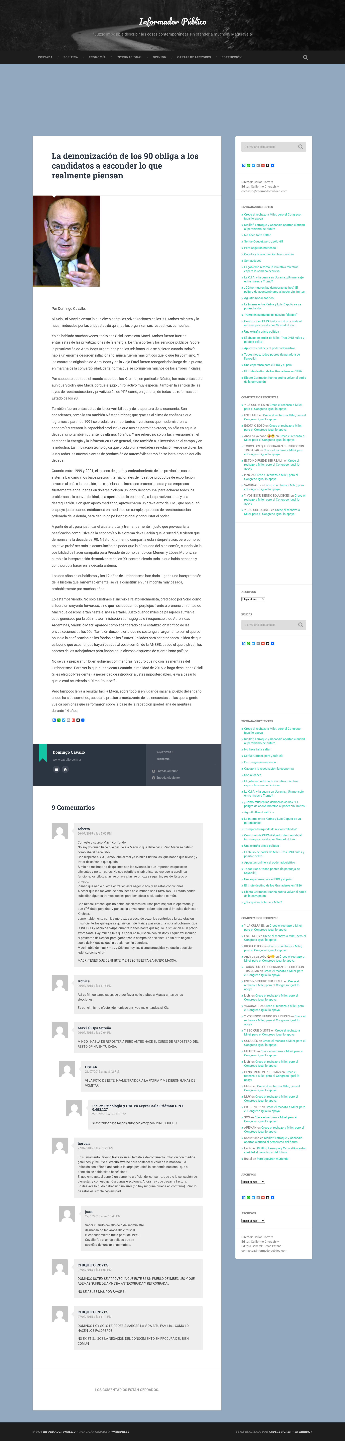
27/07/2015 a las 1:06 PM (109, 1114)
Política (70, 57)
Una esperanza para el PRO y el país (268, 365)
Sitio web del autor (65, 769)
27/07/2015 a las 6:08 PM (95, 1270)
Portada (45, 57)
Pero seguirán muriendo (260, 248)
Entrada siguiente (168, 777)
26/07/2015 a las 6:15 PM (95, 986)
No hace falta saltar (257, 235)
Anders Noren (280, 1431)
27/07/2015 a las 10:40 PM (103, 1216)
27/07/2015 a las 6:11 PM (95, 1317)
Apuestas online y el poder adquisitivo (269, 348)
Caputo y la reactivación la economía (269, 254)
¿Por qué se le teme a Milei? (263, 902)
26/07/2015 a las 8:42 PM (102, 1071)
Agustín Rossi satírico (259, 298)
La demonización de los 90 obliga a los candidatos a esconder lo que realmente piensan (125, 165)
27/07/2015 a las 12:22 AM (95, 1148)
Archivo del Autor (56, 769)
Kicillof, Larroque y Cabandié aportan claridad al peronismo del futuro (274, 227)
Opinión (160, 57)
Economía (97, 57)
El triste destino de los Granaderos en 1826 (273, 371)
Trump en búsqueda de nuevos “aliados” (270, 315)
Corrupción (232, 57)
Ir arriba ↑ (303, 1431)
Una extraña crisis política (261, 331)
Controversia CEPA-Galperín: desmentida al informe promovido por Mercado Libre (273, 323)
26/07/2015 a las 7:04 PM (95, 1033)
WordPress (120, 1431)
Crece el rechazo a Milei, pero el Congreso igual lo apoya (273, 407)
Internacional (129, 57)
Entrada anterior (167, 771)
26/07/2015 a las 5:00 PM (95, 833)
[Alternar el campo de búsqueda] (305, 57)
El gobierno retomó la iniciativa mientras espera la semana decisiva (271, 269)
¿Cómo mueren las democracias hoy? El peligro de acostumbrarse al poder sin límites (274, 289)
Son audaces (252, 260)
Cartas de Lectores (194, 57)
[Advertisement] (172, 94)
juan (88, 1211)
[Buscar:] (273, 147)
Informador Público (172, 21)
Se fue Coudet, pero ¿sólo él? (263, 241)
